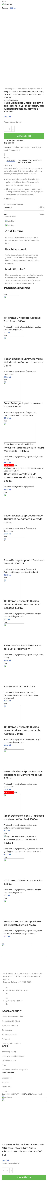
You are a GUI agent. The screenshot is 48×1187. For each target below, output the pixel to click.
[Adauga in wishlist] (5, 1183)
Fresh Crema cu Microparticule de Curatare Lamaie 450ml (22, 923)
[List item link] (24, 997)
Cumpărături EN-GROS (11, 1021)
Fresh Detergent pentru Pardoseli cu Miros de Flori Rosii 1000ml (24, 817)
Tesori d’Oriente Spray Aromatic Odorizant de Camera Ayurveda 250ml (23, 519)
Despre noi (6, 1078)
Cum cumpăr (7, 1030)
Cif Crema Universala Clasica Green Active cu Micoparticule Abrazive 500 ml (22, 604)
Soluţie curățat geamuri (13, 486)
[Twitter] (20, 965)
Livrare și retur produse (11, 1043)
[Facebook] (6, 965)
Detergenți (8, 415)
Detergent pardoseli (21, 572)
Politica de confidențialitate (13, 1056)
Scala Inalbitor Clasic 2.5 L (19, 686)
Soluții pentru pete (31, 695)
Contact (5, 1091)
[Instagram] (13, 965)
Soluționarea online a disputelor (15, 1069)
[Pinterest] (28, 965)
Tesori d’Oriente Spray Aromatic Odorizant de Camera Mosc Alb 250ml (23, 775)
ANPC (4, 1065)
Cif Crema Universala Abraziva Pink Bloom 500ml (22, 319)
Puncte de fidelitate (10, 1025)
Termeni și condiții (9, 1052)
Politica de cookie (9, 1060)
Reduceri (34, 572)
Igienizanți (30, 692)
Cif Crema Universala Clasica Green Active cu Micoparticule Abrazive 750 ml (22, 730)
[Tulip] (5, 154)
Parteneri (6, 1039)
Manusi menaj (15, 150)
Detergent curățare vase (23, 415)
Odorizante (8, 374)
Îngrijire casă (18, 330)
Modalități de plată (9, 1034)
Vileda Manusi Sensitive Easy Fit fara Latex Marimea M (22, 647)
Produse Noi (22, 88)
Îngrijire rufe (18, 695)
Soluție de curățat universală (24, 933)
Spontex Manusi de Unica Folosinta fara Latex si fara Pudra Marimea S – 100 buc (24, 448)
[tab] (11, 160)
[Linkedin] (35, 965)
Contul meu (6, 1087)
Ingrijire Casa (35, 88)
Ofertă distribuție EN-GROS (13, 1016)
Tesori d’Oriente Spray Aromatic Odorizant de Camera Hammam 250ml (23, 362)
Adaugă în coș (24, 136)
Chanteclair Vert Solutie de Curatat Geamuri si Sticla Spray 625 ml (23, 477)
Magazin (5, 1082)
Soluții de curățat (34, 851)
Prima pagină (9, 88)
